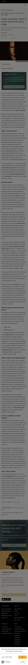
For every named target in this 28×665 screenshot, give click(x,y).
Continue (23, 662)
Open (22, 657)
